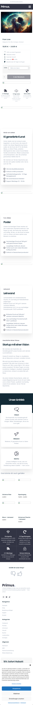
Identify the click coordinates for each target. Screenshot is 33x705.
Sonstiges (15, 42)
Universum (21, 42)
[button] (30, 665)
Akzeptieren (16, 688)
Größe (5, 67)
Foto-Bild (10, 42)
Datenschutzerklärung (14, 702)
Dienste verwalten (16, 683)
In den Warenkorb (18, 77)
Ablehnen (16, 693)
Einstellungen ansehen (16, 699)
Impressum (23, 702)
